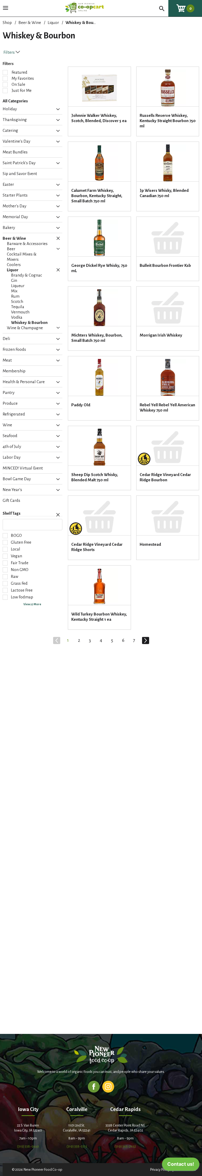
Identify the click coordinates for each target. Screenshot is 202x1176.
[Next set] (145, 640)
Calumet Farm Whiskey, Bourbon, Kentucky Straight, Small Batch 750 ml (96, 195)
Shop (7, 22)
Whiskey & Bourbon (83, 22)
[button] (56, 109)
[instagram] (108, 1086)
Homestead (150, 544)
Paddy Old (80, 405)
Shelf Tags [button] (12, 513)
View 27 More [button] (32, 604)
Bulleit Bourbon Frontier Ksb (165, 265)
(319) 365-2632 (125, 1146)
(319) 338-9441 (28, 1146)
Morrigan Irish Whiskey (161, 335)
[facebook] (94, 1086)
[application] (180, 1165)
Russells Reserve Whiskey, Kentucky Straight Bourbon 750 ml (168, 120)
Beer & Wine (29, 22)
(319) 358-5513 (77, 1146)
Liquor (53, 22)
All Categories (15, 101)
